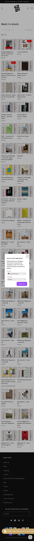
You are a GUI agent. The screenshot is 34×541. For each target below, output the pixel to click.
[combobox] (13, 274)
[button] (27, 256)
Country (9, 271)
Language (9, 276)
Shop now (22, 284)
